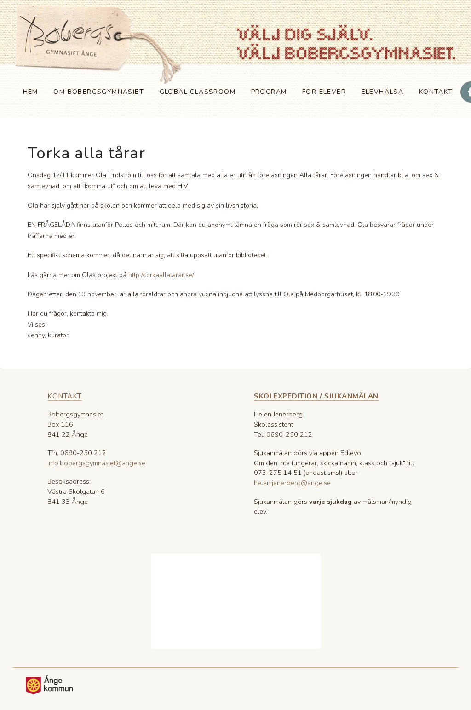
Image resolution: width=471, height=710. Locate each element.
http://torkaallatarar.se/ (160, 275)
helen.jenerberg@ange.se (292, 482)
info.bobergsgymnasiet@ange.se (96, 463)
